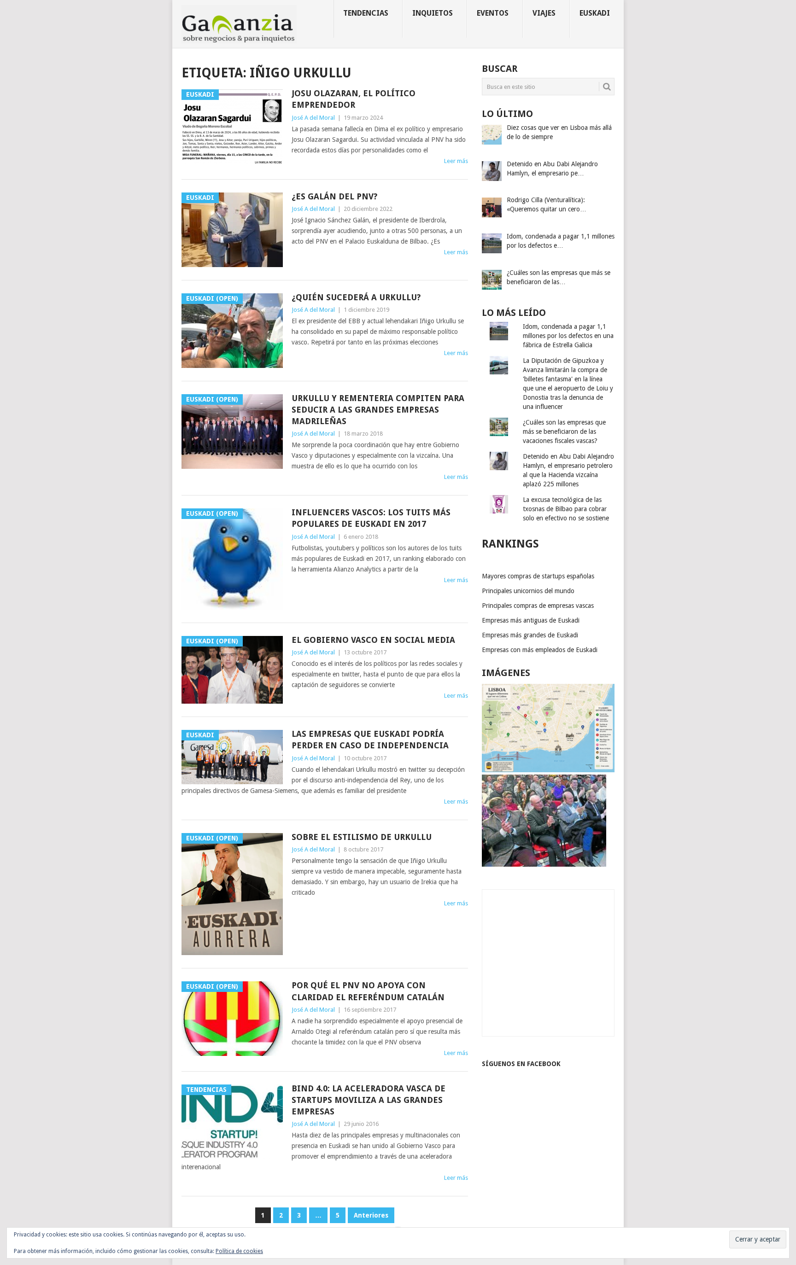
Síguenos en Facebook (521, 1063)
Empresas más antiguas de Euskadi (530, 620)
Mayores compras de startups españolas (538, 576)
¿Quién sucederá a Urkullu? (356, 297)
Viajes (544, 13)
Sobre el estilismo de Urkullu (362, 837)
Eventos (493, 13)
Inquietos (432, 13)
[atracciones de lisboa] (548, 770)
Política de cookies (239, 1251)
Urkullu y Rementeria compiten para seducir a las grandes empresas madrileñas (378, 409)
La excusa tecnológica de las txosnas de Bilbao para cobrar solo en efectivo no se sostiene (566, 509)
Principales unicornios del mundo (528, 591)
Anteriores (371, 1215)
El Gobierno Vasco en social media (373, 640)
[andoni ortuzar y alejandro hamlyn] (544, 864)
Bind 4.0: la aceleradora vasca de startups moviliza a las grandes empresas (368, 1100)
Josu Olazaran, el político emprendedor (354, 99)
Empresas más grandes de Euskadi (530, 635)
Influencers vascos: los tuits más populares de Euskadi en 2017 (371, 518)
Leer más (456, 160)
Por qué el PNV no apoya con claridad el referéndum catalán (368, 991)
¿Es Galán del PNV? (334, 196)
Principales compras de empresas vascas (538, 605)
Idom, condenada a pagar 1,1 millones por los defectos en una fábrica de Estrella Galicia (568, 336)
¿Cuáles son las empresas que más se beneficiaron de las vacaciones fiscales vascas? (564, 431)
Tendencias (365, 13)
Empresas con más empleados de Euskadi (539, 649)
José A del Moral (313, 117)
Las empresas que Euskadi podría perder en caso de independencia (370, 739)
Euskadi (594, 13)
